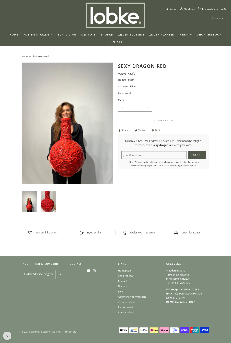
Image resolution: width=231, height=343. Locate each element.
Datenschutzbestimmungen (170, 165)
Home (13, 34)
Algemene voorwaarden (132, 296)
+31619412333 (190, 289)
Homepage (124, 270)
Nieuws (122, 286)
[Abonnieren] (60, 274)
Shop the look (209, 34)
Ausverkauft (164, 120)
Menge (122, 100)
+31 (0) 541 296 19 (177, 282)
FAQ (120, 291)
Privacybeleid (126, 312)
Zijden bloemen (131, 34)
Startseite (26, 55)
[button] (29, 201)
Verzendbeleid (126, 302)
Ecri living (67, 34)
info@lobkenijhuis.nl (178, 278)
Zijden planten (162, 34)
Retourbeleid (125, 307)
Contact (115, 42)
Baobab (107, 34)
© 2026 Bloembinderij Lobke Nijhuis (38, 331)
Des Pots (88, 34)
